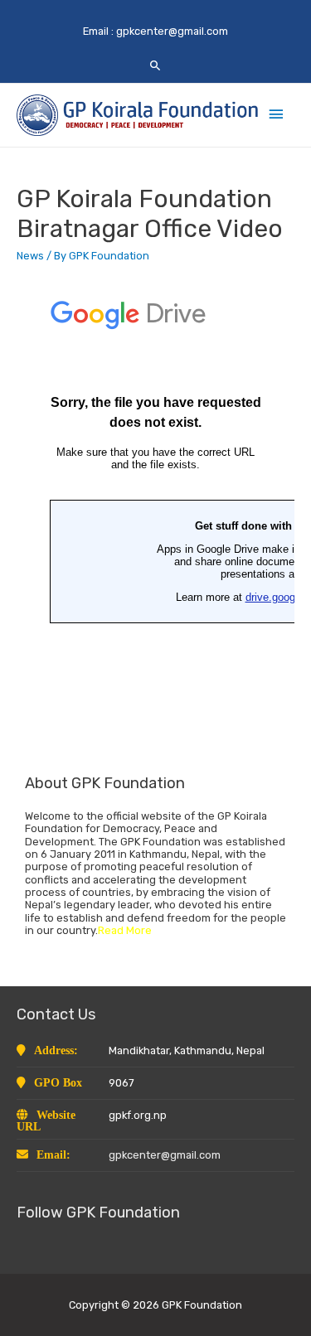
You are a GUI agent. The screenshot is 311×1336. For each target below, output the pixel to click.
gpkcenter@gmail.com (172, 31)
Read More (125, 930)
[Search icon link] (155, 65)
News (30, 255)
